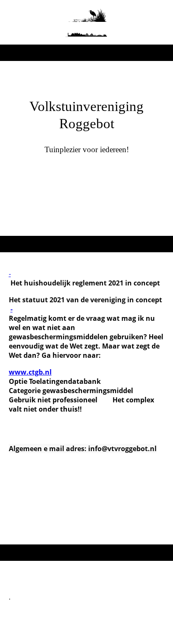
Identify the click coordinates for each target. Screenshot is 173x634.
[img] (86, 22)
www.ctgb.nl (30, 372)
